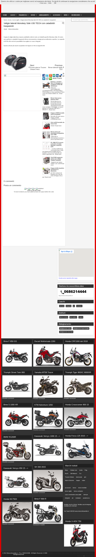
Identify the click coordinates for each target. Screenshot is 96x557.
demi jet (62, 306)
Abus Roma (38, 532)
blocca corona (64, 317)
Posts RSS (80, 556)
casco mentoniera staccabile (73, 494)
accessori (68, 487)
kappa (78, 480)
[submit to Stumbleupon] (54, 75)
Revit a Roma (39, 534)
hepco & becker (69, 480)
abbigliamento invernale (66, 332)
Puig (86, 470)
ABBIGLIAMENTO (44, 15)
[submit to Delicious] (60, 75)
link (44, 45)
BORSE (33, 15)
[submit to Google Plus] (50, 75)
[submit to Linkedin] (43, 78)
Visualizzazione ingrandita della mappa (68, 278)
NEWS (65, 15)
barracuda (79, 477)
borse (74, 487)
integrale (68, 306)
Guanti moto (38, 530)
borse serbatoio (78, 491)
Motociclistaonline (13, 29)
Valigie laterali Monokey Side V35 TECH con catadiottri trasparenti (29, 24)
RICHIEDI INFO (76, 15)
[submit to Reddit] (47, 78)
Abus (66, 470)
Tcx (80, 473)
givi (85, 477)
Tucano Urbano (69, 477)
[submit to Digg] (57, 75)
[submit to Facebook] (43, 75)
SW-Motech (73, 473)
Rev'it (66, 473)
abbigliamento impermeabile (81, 328)
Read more (52, 109)
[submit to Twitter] (47, 75)
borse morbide (82, 487)
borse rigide (68, 491)
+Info (49, 3)
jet (73, 306)
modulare (79, 306)
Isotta (80, 470)
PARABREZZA (23, 15)
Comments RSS (89, 556)
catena (81, 317)
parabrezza (86, 498)
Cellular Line (73, 470)
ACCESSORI (56, 15)
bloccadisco (73, 317)
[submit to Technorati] (50, 78)
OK (55, 3)
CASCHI (12, 15)
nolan (83, 480)
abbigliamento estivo (65, 328)
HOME (5, 15)
